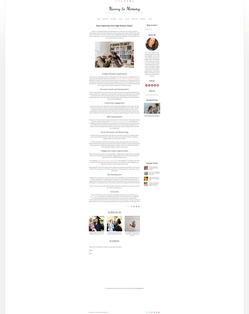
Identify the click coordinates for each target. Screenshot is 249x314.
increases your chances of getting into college (126, 78)
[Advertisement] (152, 139)
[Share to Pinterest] (136, 206)
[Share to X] (134, 206)
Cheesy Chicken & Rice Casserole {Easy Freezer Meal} (154, 178)
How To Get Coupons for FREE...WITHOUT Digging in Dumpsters (154, 173)
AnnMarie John (106, 312)
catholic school (93, 196)
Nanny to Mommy (124, 8)
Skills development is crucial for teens (119, 121)
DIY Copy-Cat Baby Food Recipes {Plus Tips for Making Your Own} (154, 184)
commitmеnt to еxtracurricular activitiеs (108, 160)
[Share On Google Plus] (139, 206)
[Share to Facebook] (132, 206)
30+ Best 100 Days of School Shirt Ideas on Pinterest (154, 168)
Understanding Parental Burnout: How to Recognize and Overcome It (152, 116)
